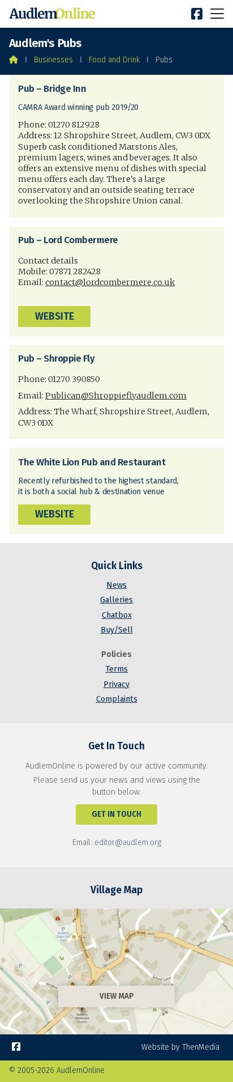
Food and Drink (114, 60)
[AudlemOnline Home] (54, 14)
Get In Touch (116, 814)
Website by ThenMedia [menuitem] (180, 1047)
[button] (217, 13)
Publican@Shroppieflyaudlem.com (116, 396)
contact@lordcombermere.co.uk (110, 282)
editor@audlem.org (127, 842)
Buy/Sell (117, 630)
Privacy (116, 684)
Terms (116, 669)
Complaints (116, 699)
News (116, 585)
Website (54, 317)
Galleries (116, 600)
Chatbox (117, 615)
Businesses (53, 60)
